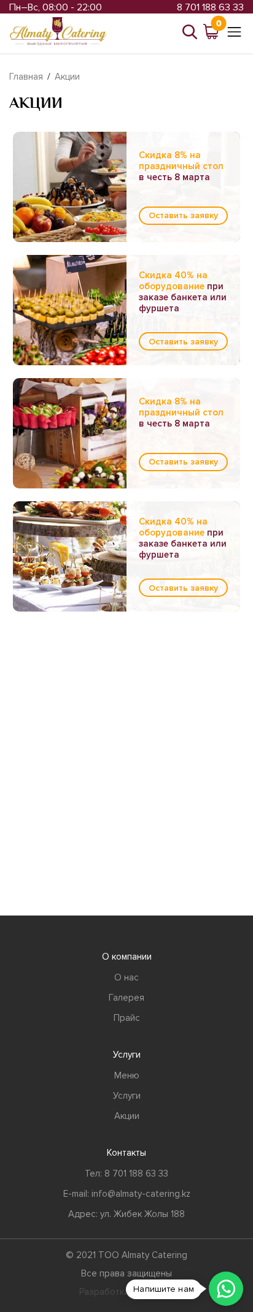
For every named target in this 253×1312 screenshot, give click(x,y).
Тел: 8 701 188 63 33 (126, 1173)
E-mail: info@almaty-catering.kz (126, 1193)
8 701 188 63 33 (210, 7)
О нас (126, 977)
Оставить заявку (183, 215)
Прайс (127, 1017)
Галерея (126, 997)
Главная (26, 76)
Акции (67, 76)
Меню (126, 1075)
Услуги (127, 1095)
